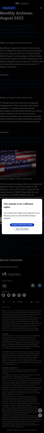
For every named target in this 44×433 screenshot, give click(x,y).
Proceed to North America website (22, 225)
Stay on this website (22, 229)
